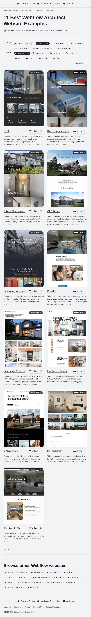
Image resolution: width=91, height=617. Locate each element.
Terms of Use (38, 607)
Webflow (33, 131)
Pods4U (51, 291)
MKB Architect (11, 451)
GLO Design (53, 211)
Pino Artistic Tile (12, 528)
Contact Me (17, 607)
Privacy (28, 607)
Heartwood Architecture (16, 371)
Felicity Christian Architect (17, 211)
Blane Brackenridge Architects (63, 131)
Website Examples (50, 3)
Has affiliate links (28, 31)
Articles (70, 3)
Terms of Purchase (53, 607)
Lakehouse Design (57, 371)
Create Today (28, 3)
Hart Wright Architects (15, 291)
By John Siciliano (14, 31)
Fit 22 (6, 131)
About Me (7, 607)
